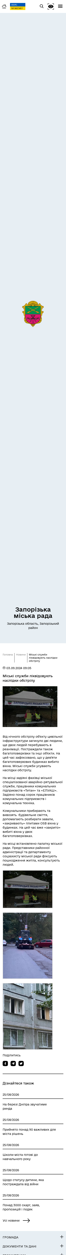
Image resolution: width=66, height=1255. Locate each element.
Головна (8, 654)
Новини (21, 654)
